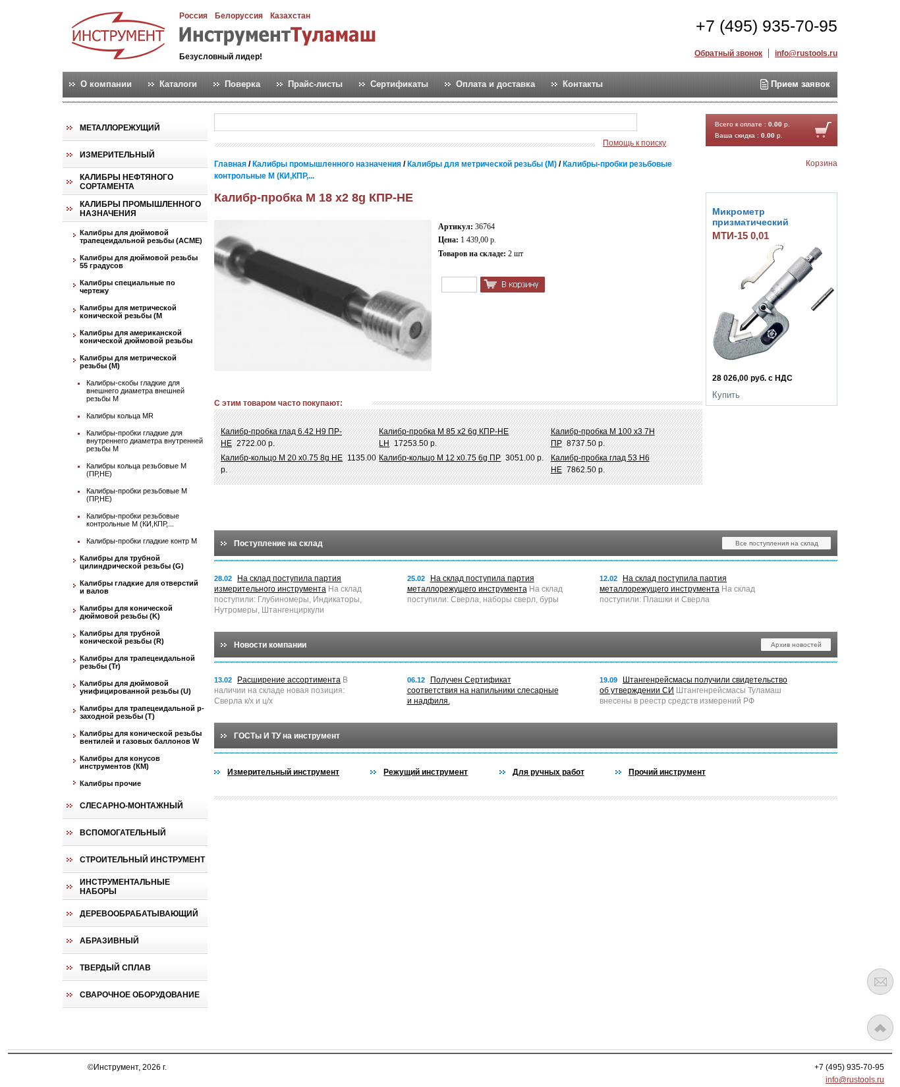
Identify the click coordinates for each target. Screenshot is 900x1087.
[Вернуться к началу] (880, 1028)
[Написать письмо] (880, 981)
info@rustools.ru (806, 53)
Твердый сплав (115, 967)
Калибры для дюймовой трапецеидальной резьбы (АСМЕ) (141, 236)
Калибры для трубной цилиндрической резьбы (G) (132, 562)
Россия (193, 15)
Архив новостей (796, 644)
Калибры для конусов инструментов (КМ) (120, 762)
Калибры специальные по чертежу (127, 286)
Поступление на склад (278, 543)
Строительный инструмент (142, 859)
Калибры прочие (110, 783)
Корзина (821, 163)
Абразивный (109, 940)
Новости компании (270, 645)
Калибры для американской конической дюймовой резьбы (136, 337)
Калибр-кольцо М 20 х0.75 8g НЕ (282, 457)
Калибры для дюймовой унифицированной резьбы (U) (135, 687)
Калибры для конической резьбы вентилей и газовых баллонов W (141, 737)
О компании (106, 84)
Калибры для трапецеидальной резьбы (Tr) (137, 662)
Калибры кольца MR (120, 416)
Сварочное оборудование (140, 994)
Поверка (242, 84)
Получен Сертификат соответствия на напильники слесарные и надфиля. (483, 690)
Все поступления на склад (776, 543)
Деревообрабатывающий (139, 913)
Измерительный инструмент (283, 772)
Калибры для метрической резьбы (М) (128, 362)
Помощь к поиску (634, 143)
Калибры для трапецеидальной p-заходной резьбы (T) (142, 712)
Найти (663, 123)
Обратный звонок (728, 53)
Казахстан (290, 15)
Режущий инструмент (425, 772)
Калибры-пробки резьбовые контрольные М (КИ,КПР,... (132, 520)
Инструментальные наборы (125, 887)
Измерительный (117, 154)
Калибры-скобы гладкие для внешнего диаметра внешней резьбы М (135, 391)
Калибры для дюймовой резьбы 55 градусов (139, 261)
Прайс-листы (315, 84)
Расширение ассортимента (289, 679)
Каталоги (178, 84)
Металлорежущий (120, 127)
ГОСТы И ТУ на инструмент (287, 735)
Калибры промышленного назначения (140, 209)
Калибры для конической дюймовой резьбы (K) (126, 612)
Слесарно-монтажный (131, 805)
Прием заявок (799, 84)
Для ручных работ (548, 772)
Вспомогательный (123, 832)
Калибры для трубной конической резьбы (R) (122, 637)
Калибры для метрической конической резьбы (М (128, 312)
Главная (230, 164)
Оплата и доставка (495, 84)
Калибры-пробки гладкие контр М (141, 541)
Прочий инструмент (667, 772)
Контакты (583, 84)
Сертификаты (399, 84)
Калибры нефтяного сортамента (126, 182)
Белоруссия (239, 15)
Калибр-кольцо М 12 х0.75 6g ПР (440, 457)
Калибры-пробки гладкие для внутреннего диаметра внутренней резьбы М (144, 441)
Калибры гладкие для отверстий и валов (139, 587)
